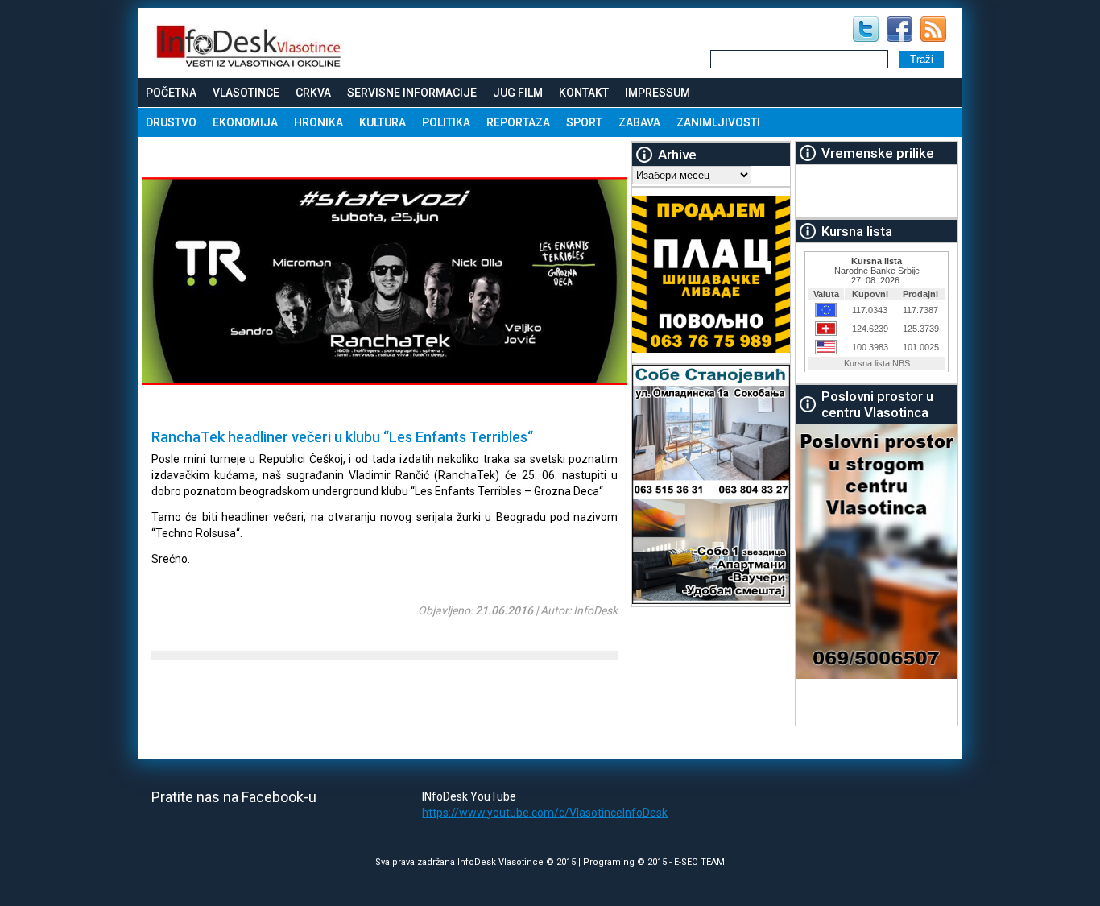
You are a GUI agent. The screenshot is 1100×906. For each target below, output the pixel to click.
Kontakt (584, 92)
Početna (171, 92)
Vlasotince (246, 92)
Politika (446, 122)
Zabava (639, 122)
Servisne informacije (412, 92)
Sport (584, 122)
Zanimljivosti (718, 122)
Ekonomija (245, 122)
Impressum (657, 92)
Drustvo (171, 122)
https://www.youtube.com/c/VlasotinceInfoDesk (545, 812)
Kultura (382, 122)
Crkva (313, 92)
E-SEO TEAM (699, 862)
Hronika (318, 122)
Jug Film (518, 92)
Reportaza (518, 122)
